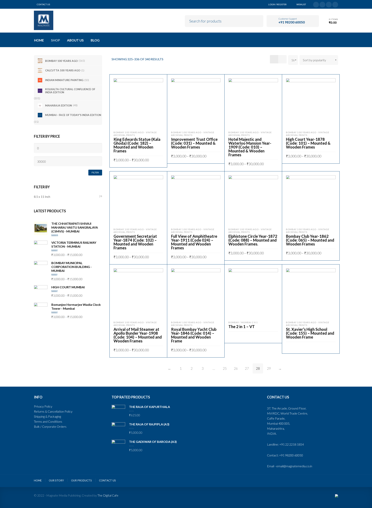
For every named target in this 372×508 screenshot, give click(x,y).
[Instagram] (335, 4)
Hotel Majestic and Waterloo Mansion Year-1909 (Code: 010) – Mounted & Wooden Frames (249, 147)
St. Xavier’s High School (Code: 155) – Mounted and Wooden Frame (310, 333)
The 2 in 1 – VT (241, 326)
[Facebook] (322, 4)
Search (257, 20)
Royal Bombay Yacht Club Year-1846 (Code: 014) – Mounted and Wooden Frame (193, 335)
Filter (95, 172)
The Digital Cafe (107, 495)
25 (225, 368)
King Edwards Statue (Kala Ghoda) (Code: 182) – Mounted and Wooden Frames (137, 145)
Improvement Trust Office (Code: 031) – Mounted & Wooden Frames (194, 143)
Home (38, 480)
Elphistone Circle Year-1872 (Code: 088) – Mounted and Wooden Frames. (252, 240)
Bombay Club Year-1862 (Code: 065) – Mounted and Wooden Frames (310, 240)
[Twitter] (316, 4)
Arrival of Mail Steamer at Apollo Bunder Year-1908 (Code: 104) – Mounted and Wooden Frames (138, 335)
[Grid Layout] (274, 59)
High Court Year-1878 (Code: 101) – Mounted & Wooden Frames (308, 143)
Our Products (81, 480)
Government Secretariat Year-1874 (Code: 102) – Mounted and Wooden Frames (135, 242)
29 (269, 368)
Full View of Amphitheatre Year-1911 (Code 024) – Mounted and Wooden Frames (194, 242)
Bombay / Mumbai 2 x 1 (243, 322)
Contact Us (43, 4)
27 (247, 368)
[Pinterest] (329, 4)
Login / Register (277, 4)
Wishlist (301, 4)
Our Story (56, 480)
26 (236, 368)
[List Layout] (282, 59)
